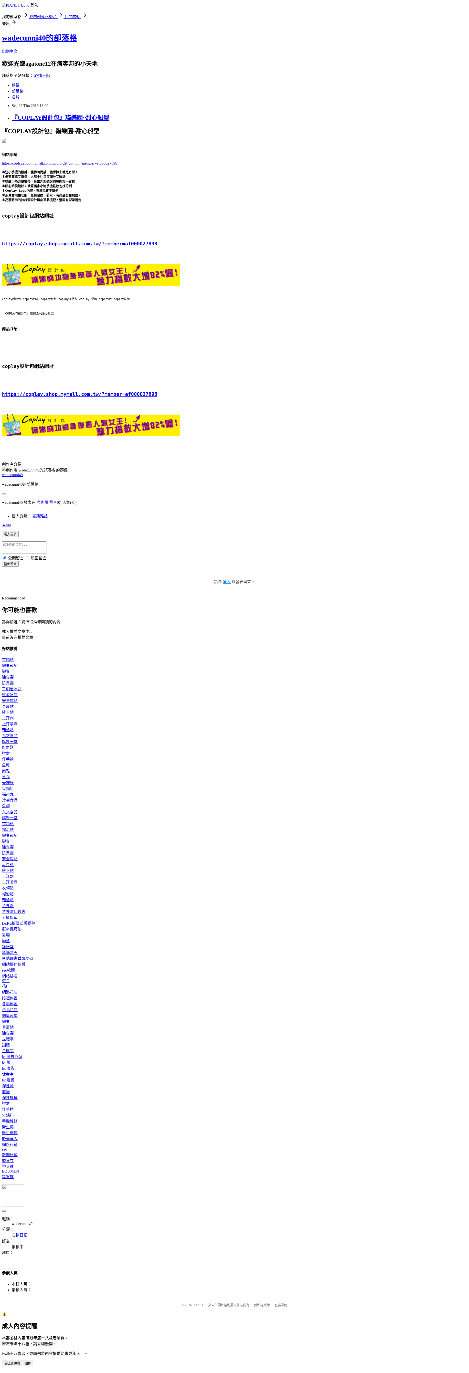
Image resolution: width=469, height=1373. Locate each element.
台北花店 (10, 1010)
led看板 (8, 1080)
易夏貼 (8, 706)
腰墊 (6, 941)
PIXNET (197, 1305)
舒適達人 (10, 1139)
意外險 (8, 906)
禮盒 (6, 753)
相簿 (16, 85)
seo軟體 (8, 970)
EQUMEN (10, 1171)
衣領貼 (8, 660)
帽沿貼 (8, 830)
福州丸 (8, 794)
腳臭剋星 (10, 665)
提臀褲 (8, 1177)
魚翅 (6, 806)
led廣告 (8, 1068)
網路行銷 (10, 1144)
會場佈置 (10, 1004)
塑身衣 (8, 1161)
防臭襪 (8, 683)
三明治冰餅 (11, 689)
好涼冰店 (10, 695)
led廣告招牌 (12, 1057)
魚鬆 (6, 765)
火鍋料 (8, 788)
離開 (28, 1363)
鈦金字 (8, 1074)
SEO (6, 981)
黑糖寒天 (10, 953)
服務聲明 (281, 1305)
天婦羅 (8, 783)
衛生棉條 (10, 1133)
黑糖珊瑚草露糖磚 (17, 958)
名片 (16, 97)
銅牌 (6, 1045)
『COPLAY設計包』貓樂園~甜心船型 (60, 118)
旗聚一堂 (10, 742)
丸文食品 (10, 736)
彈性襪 (8, 1086)
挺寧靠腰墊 (11, 929)
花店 (6, 986)
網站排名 (10, 976)
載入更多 (10, 534)
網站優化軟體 (13, 964)
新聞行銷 (10, 1155)
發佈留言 (10, 564)
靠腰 (6, 935)
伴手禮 (8, 759)
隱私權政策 (262, 1305)
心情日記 (42, 75)
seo (4, 1149)
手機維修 (10, 1121)
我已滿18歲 (12, 1363)
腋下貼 (8, 712)
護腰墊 (8, 947)
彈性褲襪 (10, 1098)
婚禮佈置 (10, 998)
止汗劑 (8, 718)
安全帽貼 (10, 701)
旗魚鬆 (8, 747)
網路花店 (10, 992)
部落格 (17, 91)
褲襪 (6, 1092)
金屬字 (8, 1051)
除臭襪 (8, 677)
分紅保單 (10, 917)
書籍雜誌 (40, 516)
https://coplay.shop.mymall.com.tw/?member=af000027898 (79, 244)
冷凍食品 (10, 800)
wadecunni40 (12, 475)
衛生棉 (8, 1127)
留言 (53, 502)
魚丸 (6, 777)
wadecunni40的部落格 (39, 37)
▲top (6, 525)
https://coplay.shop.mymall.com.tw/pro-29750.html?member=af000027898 (59, 163)
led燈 (6, 1062)
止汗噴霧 (10, 724)
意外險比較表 (13, 912)
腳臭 (6, 671)
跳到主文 (10, 51)
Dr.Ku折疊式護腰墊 (18, 923)
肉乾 (6, 771)
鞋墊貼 (8, 730)
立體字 (8, 1039)
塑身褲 (8, 1166)
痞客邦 (42, 502)
